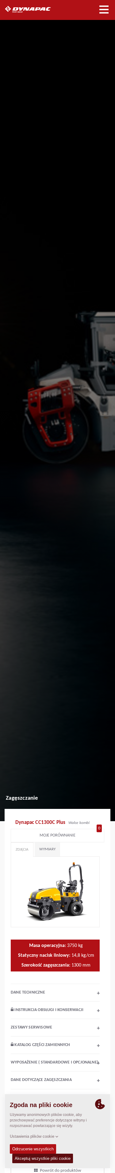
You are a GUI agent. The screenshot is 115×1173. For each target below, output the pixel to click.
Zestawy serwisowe (55, 1028)
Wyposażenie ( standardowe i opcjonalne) (55, 1063)
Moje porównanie (70, 834)
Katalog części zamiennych (56, 1046)
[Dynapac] (35, 9)
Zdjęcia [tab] (22, 850)
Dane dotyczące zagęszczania (55, 1081)
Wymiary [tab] (47, 849)
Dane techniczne (55, 993)
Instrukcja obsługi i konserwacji (56, 1011)
